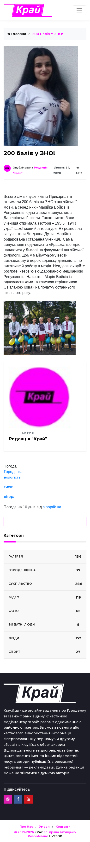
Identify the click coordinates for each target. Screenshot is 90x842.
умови (44, 826)
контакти (63, 826)
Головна (18, 34)
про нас (26, 826)
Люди (45, 638)
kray (39, 832)
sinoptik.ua (52, 507)
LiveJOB (55, 836)
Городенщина (45, 570)
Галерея (45, 556)
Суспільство (45, 584)
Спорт (45, 652)
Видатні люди (44, 624)
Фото (45, 611)
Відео (45, 597)
